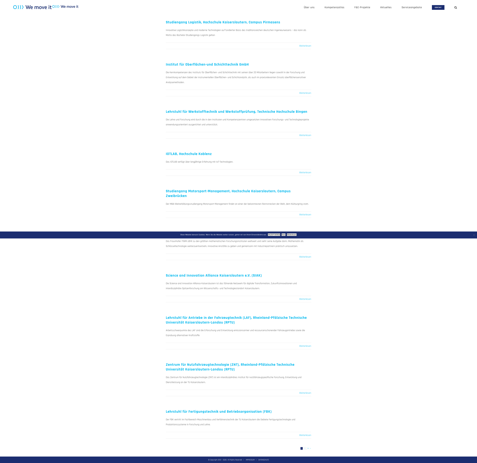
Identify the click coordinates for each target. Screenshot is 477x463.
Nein (283, 235)
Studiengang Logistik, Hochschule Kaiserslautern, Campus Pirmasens (223, 22)
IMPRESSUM (250, 460)
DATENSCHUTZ (263, 460)
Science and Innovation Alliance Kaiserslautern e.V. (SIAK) (214, 275)
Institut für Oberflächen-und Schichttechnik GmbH (207, 64)
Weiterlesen (305, 45)
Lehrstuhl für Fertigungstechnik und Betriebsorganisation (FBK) (219, 411)
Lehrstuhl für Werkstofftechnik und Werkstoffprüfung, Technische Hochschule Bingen (236, 111)
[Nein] (474, 235)
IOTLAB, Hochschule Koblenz (189, 154)
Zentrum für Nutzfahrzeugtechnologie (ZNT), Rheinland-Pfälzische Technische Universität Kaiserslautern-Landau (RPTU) (230, 367)
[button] (455, 7)
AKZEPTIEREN (274, 235)
